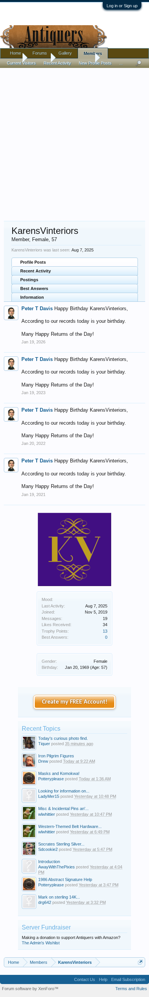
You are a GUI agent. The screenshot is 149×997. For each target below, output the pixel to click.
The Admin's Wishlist (41, 943)
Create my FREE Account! (74, 702)
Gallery (65, 53)
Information (32, 297)
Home (15, 53)
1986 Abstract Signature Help (65, 879)
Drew (43, 761)
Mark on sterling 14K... (59, 897)
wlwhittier (46, 814)
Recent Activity (35, 271)
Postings (29, 279)
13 (105, 631)
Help (103, 979)
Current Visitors (21, 63)
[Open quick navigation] (140, 962)
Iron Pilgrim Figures (56, 756)
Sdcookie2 (48, 849)
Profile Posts (33, 262)
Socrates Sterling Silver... (61, 844)
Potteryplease (51, 778)
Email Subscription (128, 979)
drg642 (44, 902)
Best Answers (34, 288)
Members (93, 53)
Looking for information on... (63, 791)
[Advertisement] (74, 140)
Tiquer (44, 743)
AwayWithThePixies (56, 867)
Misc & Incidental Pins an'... (63, 808)
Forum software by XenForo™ (30, 988)
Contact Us (84, 979)
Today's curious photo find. (63, 738)
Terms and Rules (131, 988)
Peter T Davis (37, 308)
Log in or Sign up (122, 5)
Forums (39, 53)
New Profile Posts (95, 63)
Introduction (49, 861)
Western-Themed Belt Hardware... (70, 826)
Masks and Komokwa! (58, 773)
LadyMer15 (48, 796)
